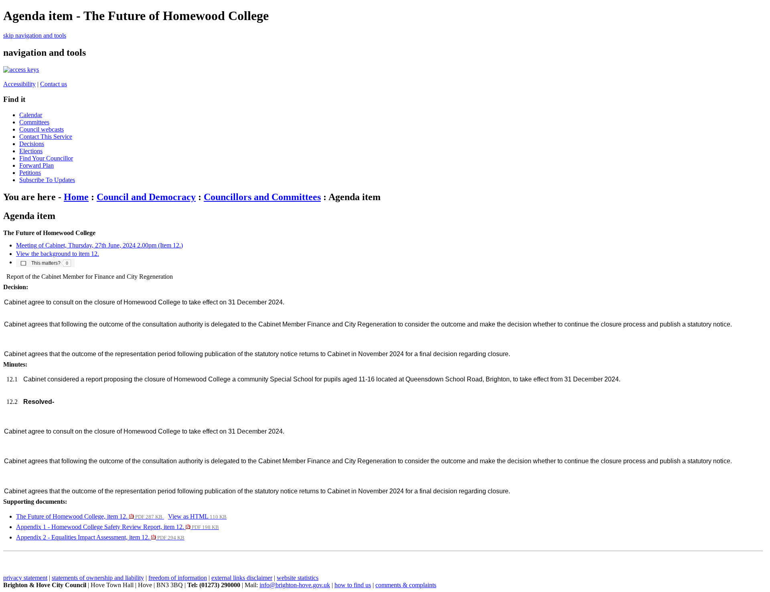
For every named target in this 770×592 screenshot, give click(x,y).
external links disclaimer (241, 577)
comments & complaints (405, 585)
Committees (34, 122)
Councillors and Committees (262, 197)
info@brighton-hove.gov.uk (294, 585)
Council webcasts (41, 129)
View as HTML (197, 516)
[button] (45, 263)
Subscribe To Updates (47, 179)
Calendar (30, 115)
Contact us (53, 84)
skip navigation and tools (34, 35)
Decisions (31, 143)
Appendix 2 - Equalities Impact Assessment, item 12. (100, 537)
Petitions (30, 172)
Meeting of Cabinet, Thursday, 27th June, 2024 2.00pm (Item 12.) (99, 245)
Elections (31, 151)
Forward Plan (36, 165)
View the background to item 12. (57, 253)
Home (76, 197)
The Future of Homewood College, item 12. (89, 516)
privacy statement (25, 577)
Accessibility (19, 84)
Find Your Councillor (46, 158)
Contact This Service (45, 136)
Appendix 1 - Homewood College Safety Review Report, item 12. (117, 526)
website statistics (297, 577)
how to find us (352, 585)
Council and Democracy (146, 197)
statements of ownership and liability (98, 577)
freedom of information (177, 577)
